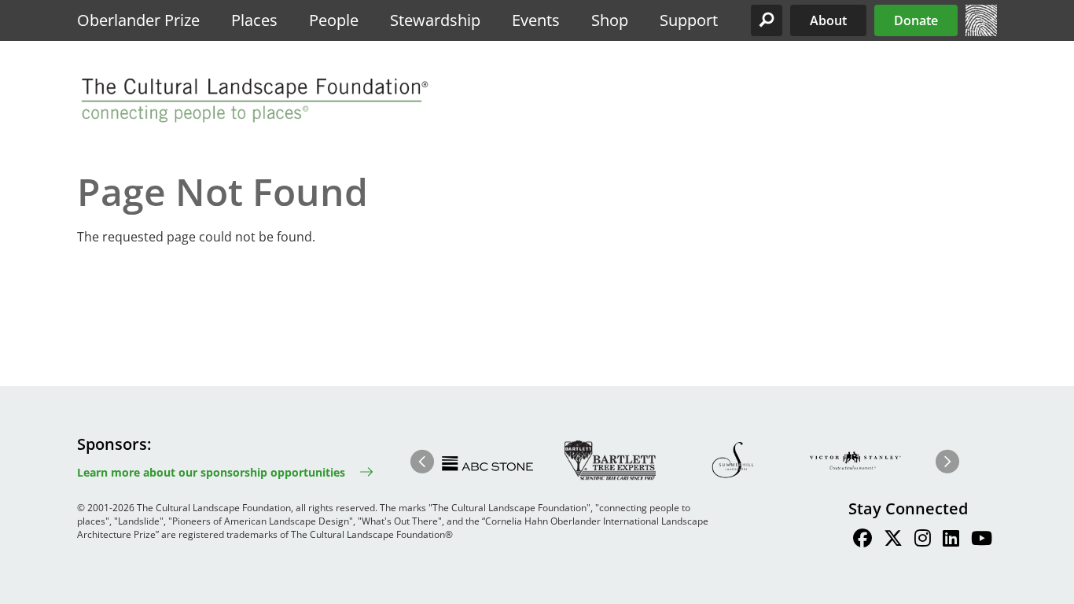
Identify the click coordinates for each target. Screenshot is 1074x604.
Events (536, 20)
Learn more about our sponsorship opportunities (211, 472)
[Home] (981, 31)
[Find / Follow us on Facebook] (862, 540)
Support (689, 20)
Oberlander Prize (138, 20)
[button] (766, 20)
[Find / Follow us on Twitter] (893, 540)
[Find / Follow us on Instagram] (922, 540)
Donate (916, 20)
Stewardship (435, 20)
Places (254, 20)
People (334, 20)
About (828, 20)
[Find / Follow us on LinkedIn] (951, 540)
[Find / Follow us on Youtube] (981, 540)
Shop (609, 20)
